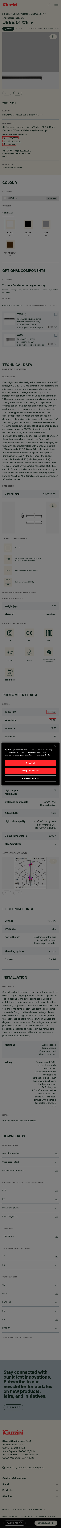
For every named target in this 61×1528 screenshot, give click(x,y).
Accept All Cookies (30, 771)
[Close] (55, 746)
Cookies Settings (30, 778)
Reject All (30, 763)
